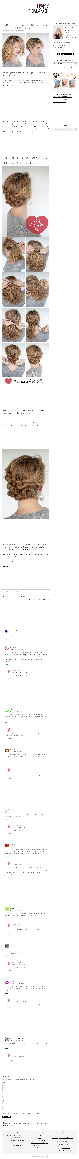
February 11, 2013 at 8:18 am (17, 1040)
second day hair (25, 554)
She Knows (23, 410)
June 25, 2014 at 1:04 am (16, 711)
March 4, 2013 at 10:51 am (18, 964)
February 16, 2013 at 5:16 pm (17, 983)
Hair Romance (39, 8)
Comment (5, 1082)
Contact (42, 1145)
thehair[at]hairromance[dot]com (62, 1138)
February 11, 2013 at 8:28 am (19, 1056)
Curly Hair (9, 591)
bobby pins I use (7, 85)
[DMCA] (16, 1146)
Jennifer (12, 908)
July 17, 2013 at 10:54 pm (16, 846)
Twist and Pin (31, 591)
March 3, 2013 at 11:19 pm (16, 947)
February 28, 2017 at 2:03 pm (17, 633)
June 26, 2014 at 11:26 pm (18, 731)
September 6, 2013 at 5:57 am (17, 812)
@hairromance (65, 1148)
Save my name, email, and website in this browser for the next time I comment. (21, 1113)
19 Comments (21, 30)
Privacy (39, 1148)
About (39, 1138)
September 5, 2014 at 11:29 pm (17, 649)
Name (4, 1095)
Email (4, 1100)
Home (39, 1135)
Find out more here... (60, 48)
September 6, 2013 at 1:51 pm (19, 827)
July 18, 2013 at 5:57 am (18, 864)
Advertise (37, 1145)
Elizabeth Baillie (14, 630)
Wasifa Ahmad (13, 945)
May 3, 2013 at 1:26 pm (17, 926)
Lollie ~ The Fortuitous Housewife (18, 1038)
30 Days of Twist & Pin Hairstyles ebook (24, 549)
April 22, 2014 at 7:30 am (16, 751)
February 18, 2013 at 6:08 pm (19, 1001)
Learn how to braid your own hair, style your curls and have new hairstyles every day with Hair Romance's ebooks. (64, 98)
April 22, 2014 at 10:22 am (18, 771)
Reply (6, 638)
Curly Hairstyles (15, 591)
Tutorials (26, 591)
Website (4, 1106)
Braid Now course (39, 1140)
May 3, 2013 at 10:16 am (15, 910)
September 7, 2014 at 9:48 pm (19, 672)
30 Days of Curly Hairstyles (39, 1143)
